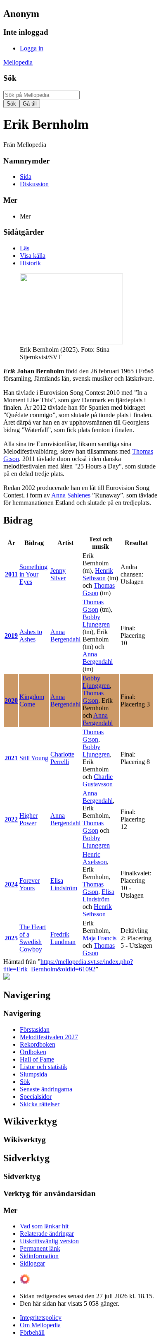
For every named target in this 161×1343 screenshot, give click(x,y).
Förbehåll (32, 1332)
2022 (11, 819)
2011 (11, 574)
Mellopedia (18, 62)
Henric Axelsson (95, 858)
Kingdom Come (31, 700)
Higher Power (28, 819)
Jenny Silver (58, 574)
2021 (11, 758)
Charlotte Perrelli (62, 758)
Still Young (33, 758)
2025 (11, 938)
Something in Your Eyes (33, 574)
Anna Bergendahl (65, 635)
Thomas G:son (93, 605)
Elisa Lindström (63, 884)
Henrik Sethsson (98, 574)
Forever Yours (29, 884)
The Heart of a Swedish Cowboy (32, 938)
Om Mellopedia (40, 1325)
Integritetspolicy (41, 1317)
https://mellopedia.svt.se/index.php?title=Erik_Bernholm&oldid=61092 (68, 965)
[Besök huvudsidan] (6, 977)
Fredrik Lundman (63, 938)
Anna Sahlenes (70, 495)
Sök (10, 78)
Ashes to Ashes (30, 635)
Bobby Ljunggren (96, 620)
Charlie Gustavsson (98, 780)
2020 (11, 700)
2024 (11, 884)
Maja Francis (99, 938)
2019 (11, 635)
